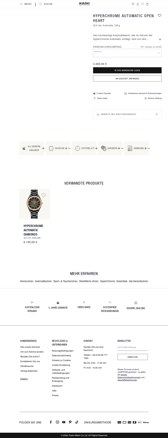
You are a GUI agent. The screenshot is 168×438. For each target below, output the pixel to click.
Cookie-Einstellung (61, 365)
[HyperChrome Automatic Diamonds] (34, 204)
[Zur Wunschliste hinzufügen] (159, 15)
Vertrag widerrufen (29, 370)
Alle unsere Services (30, 346)
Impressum (57, 385)
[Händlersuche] (133, 4)
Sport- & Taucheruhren (65, 281)
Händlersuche (27, 366)
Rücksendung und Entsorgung (60, 379)
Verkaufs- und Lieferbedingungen (61, 371)
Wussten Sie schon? (30, 356)
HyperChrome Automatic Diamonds (33, 230)
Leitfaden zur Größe (153, 46)
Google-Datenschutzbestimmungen (129, 376)
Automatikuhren (43, 281)
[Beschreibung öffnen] (160, 39)
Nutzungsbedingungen (62, 350)
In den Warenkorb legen (127, 70)
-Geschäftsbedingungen (131, 378)
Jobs (54, 390)
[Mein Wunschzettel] (142, 4)
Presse (55, 395)
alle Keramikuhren (138, 281)
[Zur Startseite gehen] (84, 4)
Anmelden (132, 357)
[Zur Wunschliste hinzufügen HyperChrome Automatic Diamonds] (43, 195)
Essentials (121, 281)
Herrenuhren (26, 281)
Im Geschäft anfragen (127, 78)
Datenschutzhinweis (61, 355)
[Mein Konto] (138, 4)
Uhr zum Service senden (32, 351)
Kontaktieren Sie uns (30, 361)
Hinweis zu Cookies (61, 360)
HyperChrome (107, 281)
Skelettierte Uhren (88, 281)
